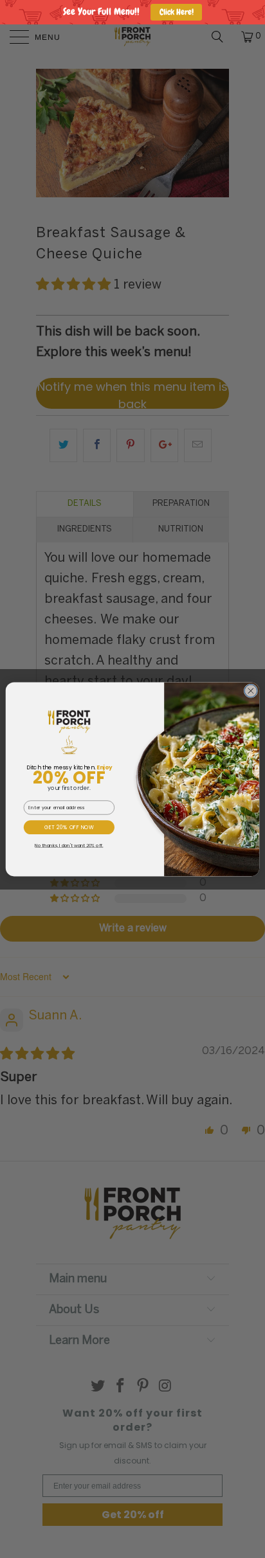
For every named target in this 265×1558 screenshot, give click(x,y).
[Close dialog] (250, 691)
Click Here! (177, 11)
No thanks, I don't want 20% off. (69, 845)
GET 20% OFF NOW (69, 826)
